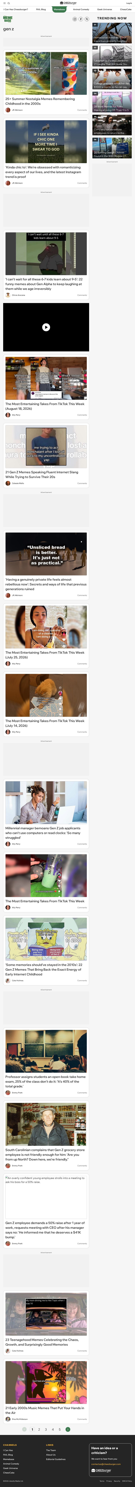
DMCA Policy (127, 1481)
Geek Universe (10, 1468)
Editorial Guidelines (56, 1459)
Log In (129, 3)
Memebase (8, 1459)
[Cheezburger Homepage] (68, 3)
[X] (87, 19)
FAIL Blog (8, 1454)
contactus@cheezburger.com (106, 1464)
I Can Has (8, 1450)
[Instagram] (75, 19)
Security (117, 1481)
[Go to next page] (68, 1429)
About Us (51, 1454)
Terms (102, 1481)
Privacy (109, 1481)
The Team (51, 1450)
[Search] (8, 3)
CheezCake (8, 1472)
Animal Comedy (11, 1463)
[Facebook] (81, 19)
